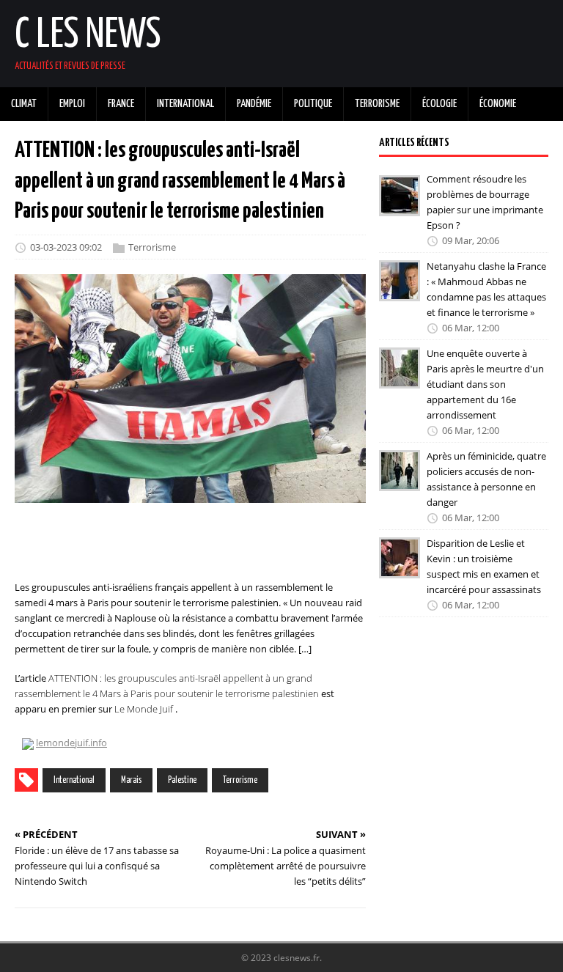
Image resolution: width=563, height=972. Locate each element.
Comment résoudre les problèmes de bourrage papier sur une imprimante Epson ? (485, 201)
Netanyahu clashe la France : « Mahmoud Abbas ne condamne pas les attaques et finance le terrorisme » (486, 288)
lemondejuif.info (71, 742)
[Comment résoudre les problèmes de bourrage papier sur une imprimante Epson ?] (399, 206)
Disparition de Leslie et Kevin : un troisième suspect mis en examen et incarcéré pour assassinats (484, 566)
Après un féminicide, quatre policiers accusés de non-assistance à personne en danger (486, 478)
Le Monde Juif (143, 708)
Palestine (182, 780)
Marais (131, 780)
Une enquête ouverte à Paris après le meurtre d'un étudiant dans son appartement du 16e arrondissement (485, 384)
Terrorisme (152, 247)
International (74, 780)
